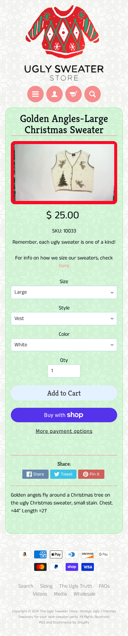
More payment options (64, 431)
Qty (64, 360)
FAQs (104, 586)
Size (64, 281)
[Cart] (73, 94)
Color (64, 334)
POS (42, 622)
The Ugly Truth (75, 586)
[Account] (54, 94)
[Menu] (35, 94)
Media (60, 594)
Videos (40, 594)
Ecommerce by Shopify (71, 622)
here (64, 266)
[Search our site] (92, 94)
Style (64, 308)
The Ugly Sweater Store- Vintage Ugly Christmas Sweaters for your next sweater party (67, 614)
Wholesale (85, 594)
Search (25, 586)
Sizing (46, 586)
